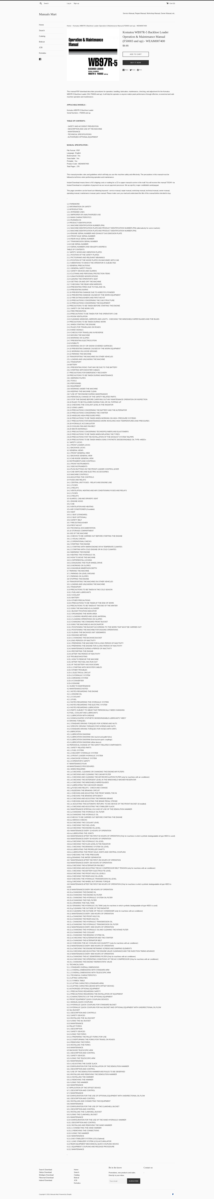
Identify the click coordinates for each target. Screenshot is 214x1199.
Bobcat (42, 42)
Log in (69, 3)
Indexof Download (45, 1180)
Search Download (45, 1170)
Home (41, 25)
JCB (40, 47)
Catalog (42, 36)
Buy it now (136, 62)
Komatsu (42, 53)
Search (42, 30)
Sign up (76, 3)
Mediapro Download (46, 1175)
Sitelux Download (45, 1172)
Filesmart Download (46, 1178)
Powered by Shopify (65, 1194)
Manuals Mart (48, 14)
